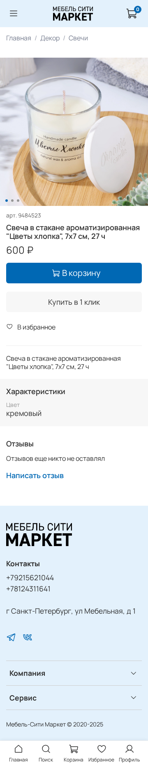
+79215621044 (30, 577)
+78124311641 (28, 588)
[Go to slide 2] (12, 200)
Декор (50, 37)
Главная (18, 37)
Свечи (78, 37)
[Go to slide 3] (18, 200)
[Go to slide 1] (6, 200)
